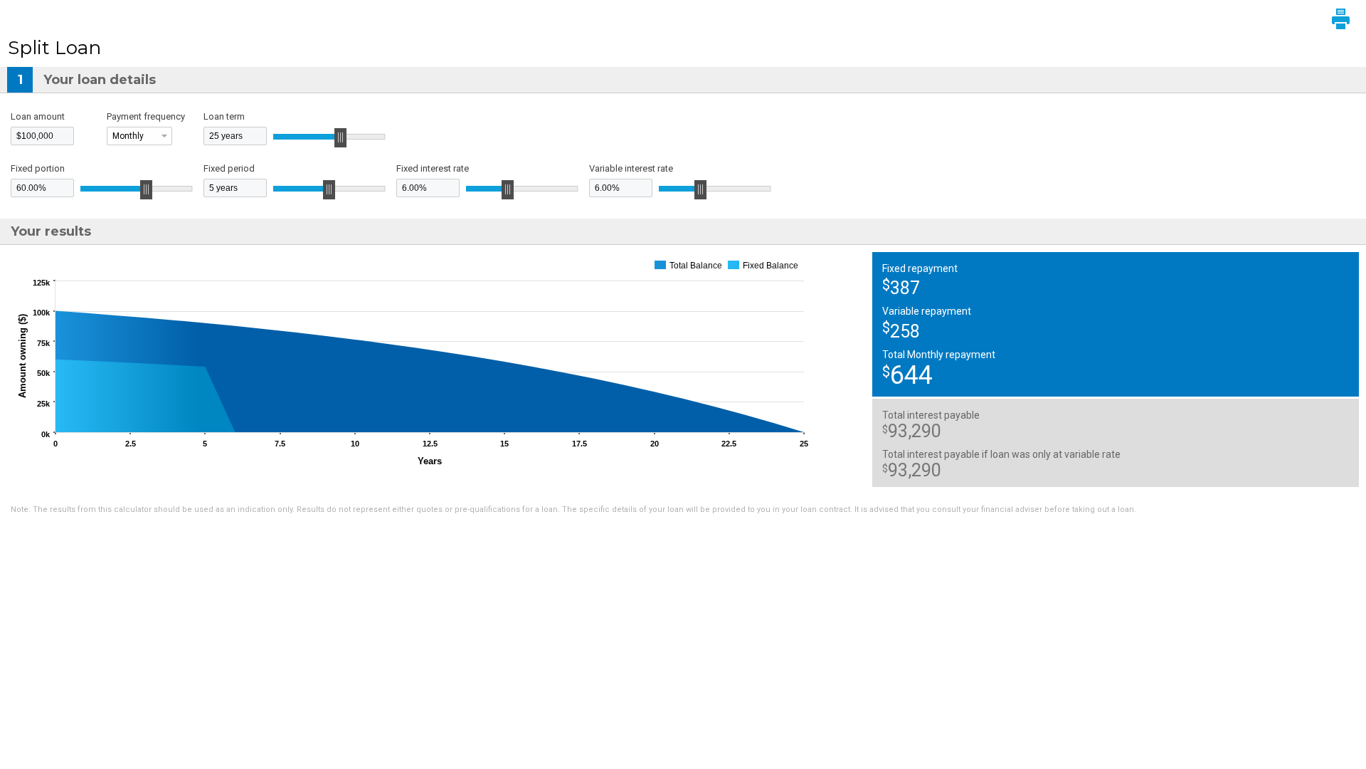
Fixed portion (38, 168)
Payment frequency (146, 116)
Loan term (224, 116)
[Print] (1341, 19)
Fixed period (229, 168)
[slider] (340, 138)
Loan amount (38, 116)
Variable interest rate (631, 168)
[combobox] (139, 136)
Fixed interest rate (432, 168)
